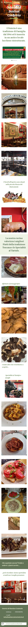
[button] (2, 2)
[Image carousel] (14, 54)
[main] (14, 12)
